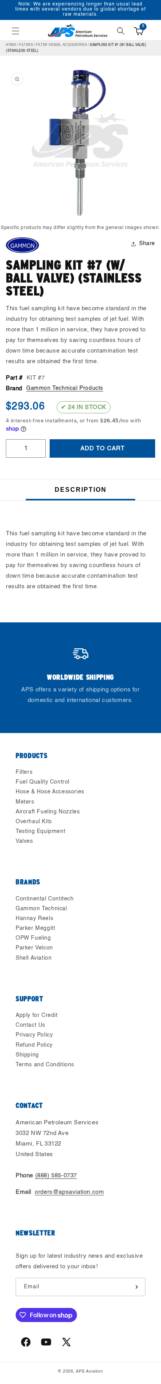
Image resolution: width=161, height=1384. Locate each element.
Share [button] (147, 243)
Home (11, 45)
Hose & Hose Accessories (50, 792)
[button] (15, 31)
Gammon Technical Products (64, 388)
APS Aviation (89, 1371)
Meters (25, 802)
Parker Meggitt (35, 928)
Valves (24, 841)
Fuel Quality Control (43, 782)
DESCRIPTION (81, 489)
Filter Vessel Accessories (61, 45)
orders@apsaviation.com (69, 1192)
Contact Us (30, 1025)
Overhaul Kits (34, 821)
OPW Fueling (33, 938)
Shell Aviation (34, 958)
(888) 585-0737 (56, 1175)
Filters (26, 45)
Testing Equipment (40, 831)
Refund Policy (34, 1045)
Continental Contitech (45, 899)
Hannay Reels (34, 918)
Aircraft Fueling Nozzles (48, 812)
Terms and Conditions (45, 1065)
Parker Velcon (34, 948)
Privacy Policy (34, 1035)
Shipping (27, 1055)
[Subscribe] (136, 1287)
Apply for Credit (37, 1015)
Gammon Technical (41, 908)
